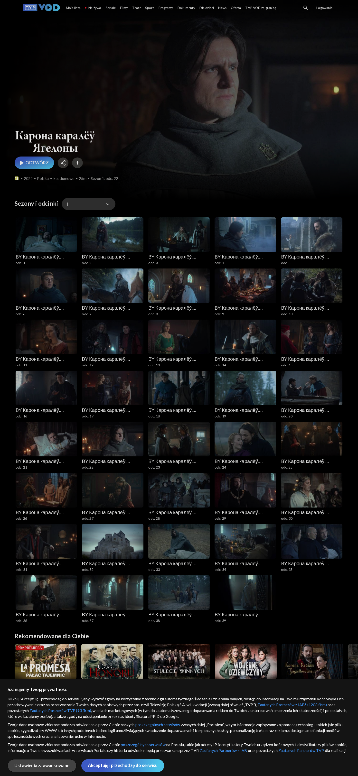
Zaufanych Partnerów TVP (301, 750)
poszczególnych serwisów (157, 724)
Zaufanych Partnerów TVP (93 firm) (60, 710)
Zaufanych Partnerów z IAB (223, 750)
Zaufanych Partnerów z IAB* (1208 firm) (292, 704)
